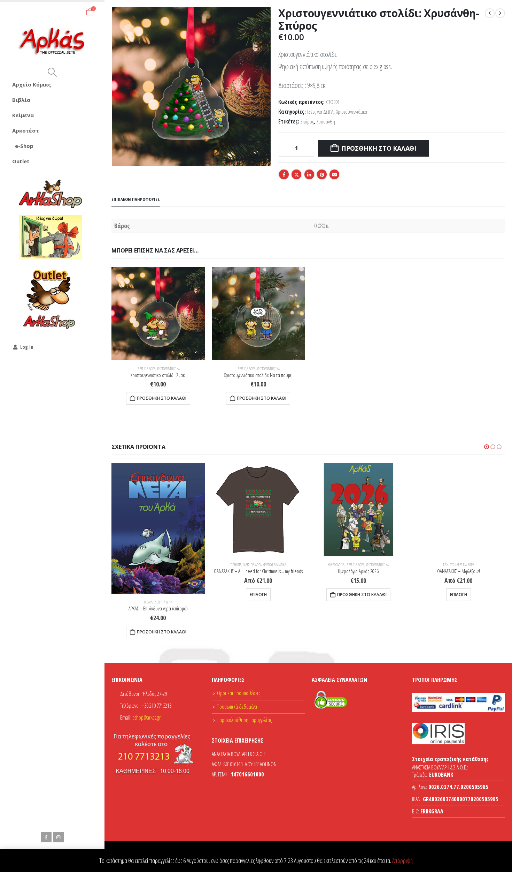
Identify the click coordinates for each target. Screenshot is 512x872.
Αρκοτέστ (25, 130)
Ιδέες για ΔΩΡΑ (320, 111)
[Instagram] (58, 837)
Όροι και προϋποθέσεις (238, 693)
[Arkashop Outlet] (50, 298)
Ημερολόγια (336, 564)
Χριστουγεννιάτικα (351, 111)
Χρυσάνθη (326, 121)
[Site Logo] (52, 42)
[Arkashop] (50, 194)
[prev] (490, 13)
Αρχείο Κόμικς (31, 84)
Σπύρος (307, 121)
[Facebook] (46, 837)
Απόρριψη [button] (402, 860)
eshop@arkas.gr (146, 717)
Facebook (283, 174)
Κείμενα (23, 115)
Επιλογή (258, 594)
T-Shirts (236, 564)
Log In (26, 347)
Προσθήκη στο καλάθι (378, 148)
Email (334, 174)
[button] (52, 72)
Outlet (21, 161)
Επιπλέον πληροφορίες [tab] (135, 199)
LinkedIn (309, 174)
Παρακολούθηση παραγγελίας (244, 720)
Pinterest (321, 174)
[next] (500, 13)
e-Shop (24, 145)
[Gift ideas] (50, 237)
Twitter (296, 174)
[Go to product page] (158, 313)
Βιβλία (21, 99)
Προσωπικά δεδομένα (237, 707)
